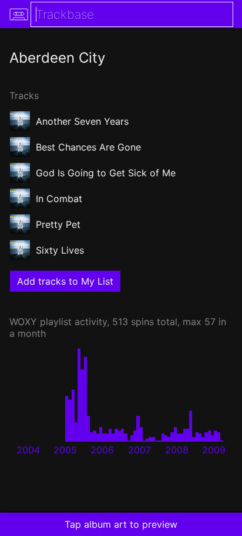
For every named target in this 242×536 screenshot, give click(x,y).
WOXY (23, 321)
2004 (28, 450)
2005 (65, 450)
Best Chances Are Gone (88, 147)
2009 (214, 450)
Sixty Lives (60, 250)
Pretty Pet (58, 224)
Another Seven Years (82, 121)
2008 (177, 450)
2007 (139, 450)
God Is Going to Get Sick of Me (106, 173)
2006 (102, 450)
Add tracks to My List (65, 281)
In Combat (59, 198)
